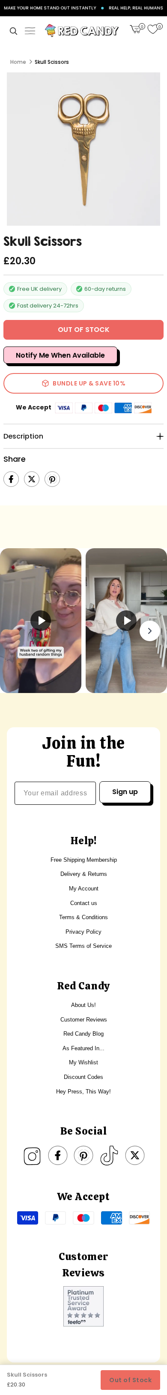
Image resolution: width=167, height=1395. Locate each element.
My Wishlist (83, 1062)
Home (18, 62)
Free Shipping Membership (84, 860)
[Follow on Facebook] (58, 1155)
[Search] (13, 30)
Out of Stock (130, 1380)
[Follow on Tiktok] (109, 1155)
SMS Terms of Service (83, 946)
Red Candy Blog (83, 1034)
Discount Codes (83, 1077)
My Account (83, 888)
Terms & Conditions (83, 917)
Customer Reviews (83, 1019)
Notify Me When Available (60, 355)
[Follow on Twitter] (135, 1155)
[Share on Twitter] (31, 479)
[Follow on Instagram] (32, 1155)
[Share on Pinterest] (52, 479)
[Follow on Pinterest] (83, 1155)
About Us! (83, 1005)
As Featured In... (83, 1048)
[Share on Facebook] (11, 479)
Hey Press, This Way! (83, 1091)
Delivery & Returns (83, 874)
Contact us (83, 903)
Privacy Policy (83, 932)
